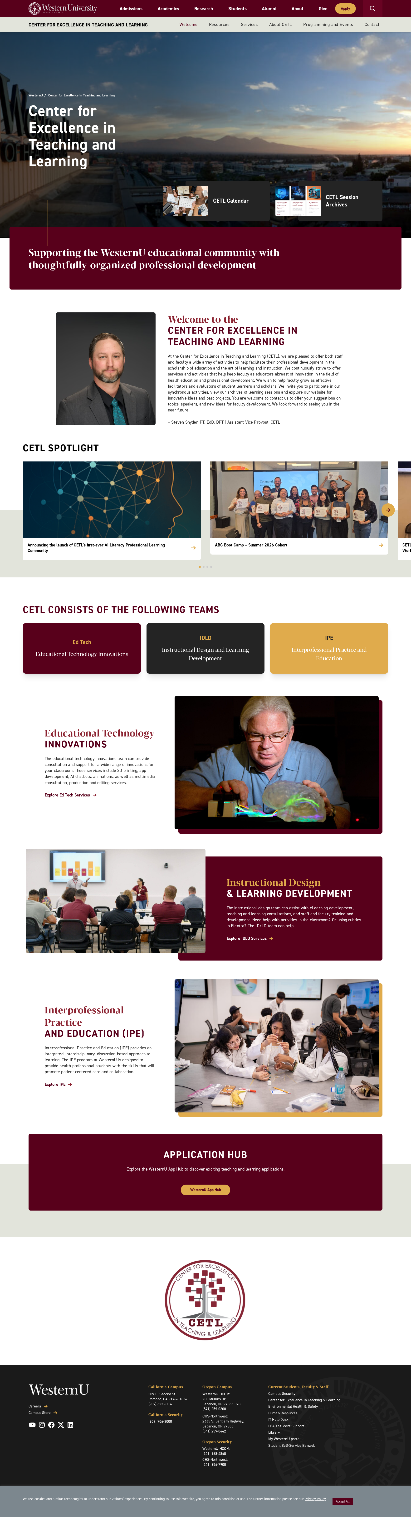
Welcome (188, 24)
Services (249, 24)
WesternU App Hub (205, 1189)
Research (203, 8)
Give (323, 8)
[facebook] (51, 1425)
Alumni (269, 8)
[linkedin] (70, 1425)
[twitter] (61, 1425)
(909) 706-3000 (160, 1421)
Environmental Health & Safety (293, 1406)
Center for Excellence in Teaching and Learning (88, 25)
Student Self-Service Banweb (291, 1445)
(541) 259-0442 (214, 1431)
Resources (219, 24)
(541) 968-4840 (214, 1453)
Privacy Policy (315, 1499)
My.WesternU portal (284, 1438)
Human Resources (282, 1413)
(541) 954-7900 (214, 1464)
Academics (168, 8)
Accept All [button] (343, 1501)
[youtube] (32, 1425)
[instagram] (42, 1425)
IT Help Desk (278, 1419)
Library (274, 1432)
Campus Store (40, 1412)
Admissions (131, 8)
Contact (372, 24)
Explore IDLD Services (247, 938)
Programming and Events (328, 24)
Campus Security (281, 1393)
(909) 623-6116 (160, 1404)
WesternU (36, 95)
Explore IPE (55, 1084)
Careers (35, 1406)
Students (237, 8)
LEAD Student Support (286, 1425)
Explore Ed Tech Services (67, 795)
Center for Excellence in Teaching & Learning (304, 1399)
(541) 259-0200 (214, 1408)
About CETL (280, 24)
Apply (345, 8)
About (297, 8)
